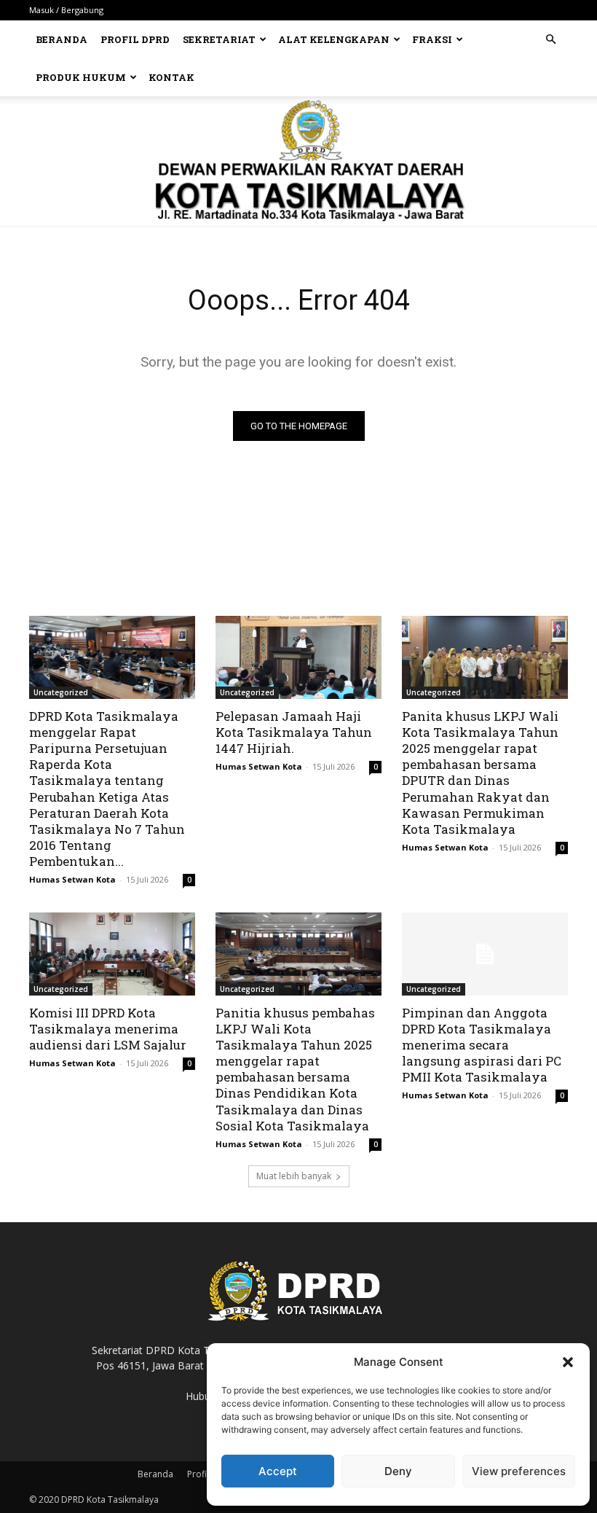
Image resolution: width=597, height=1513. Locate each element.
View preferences (519, 1471)
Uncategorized (60, 692)
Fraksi (432, 39)
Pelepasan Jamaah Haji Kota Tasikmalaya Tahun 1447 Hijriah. (294, 732)
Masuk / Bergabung (66, 9)
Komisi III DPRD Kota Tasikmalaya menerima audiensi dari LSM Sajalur (107, 1028)
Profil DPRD (135, 39)
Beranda (61, 39)
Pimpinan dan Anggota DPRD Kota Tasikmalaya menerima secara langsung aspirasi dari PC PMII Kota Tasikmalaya (481, 1044)
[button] (568, 1362)
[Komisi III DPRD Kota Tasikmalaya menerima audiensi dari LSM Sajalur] (112, 954)
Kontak (171, 77)
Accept (277, 1471)
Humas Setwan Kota (72, 879)
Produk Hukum (81, 77)
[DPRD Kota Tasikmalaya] (298, 161)
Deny (398, 1471)
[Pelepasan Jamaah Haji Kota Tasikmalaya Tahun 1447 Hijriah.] (298, 657)
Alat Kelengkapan (334, 39)
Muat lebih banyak (293, 1176)
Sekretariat (219, 39)
